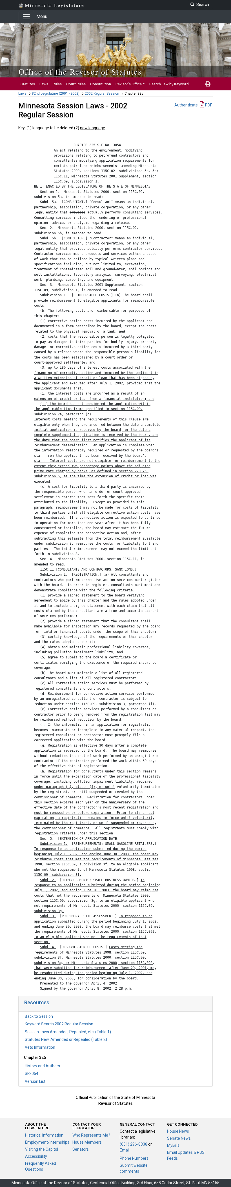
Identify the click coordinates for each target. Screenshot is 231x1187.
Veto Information (40, 1047)
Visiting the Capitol (41, 1149)
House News (178, 1131)
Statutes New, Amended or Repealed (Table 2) (66, 1039)
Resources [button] (36, 1002)
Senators (80, 1149)
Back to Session (39, 1016)
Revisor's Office (128, 84)
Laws (43, 84)
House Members (87, 1142)
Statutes (28, 84)
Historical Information (44, 1135)
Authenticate (186, 105)
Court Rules (76, 84)
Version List (35, 1081)
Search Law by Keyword (169, 84)
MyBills (173, 1145)
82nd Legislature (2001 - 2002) (55, 93)
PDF (208, 105)
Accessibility (36, 1156)
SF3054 (31, 1073)
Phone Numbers (134, 1158)
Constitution (100, 84)
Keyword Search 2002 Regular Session (59, 1024)
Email (125, 1150)
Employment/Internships (47, 1142)
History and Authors (42, 1066)
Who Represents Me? (91, 1135)
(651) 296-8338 (133, 1144)
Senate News (179, 1138)
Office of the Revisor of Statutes (80, 71)
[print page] (208, 84)
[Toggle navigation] (26, 16)
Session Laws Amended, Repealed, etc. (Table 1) (68, 1032)
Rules (57, 84)
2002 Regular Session (102, 93)
